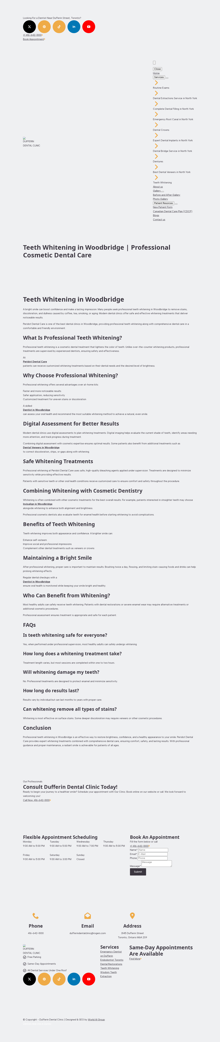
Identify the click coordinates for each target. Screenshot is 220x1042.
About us (158, 186)
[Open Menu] (154, 63)
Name (134, 849)
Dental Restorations (111, 964)
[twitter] (29, 26)
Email (133, 854)
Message (135, 866)
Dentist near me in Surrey (37, 1023)
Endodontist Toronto (111, 960)
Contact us (159, 219)
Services (159, 77)
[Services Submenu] (167, 78)
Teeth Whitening (109, 968)
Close (157, 69)
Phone (134, 858)
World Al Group (96, 1019)
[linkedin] (73, 26)
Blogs (156, 215)
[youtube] (88, 26)
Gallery (157, 190)
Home (156, 73)
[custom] (44, 26)
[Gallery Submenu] (162, 191)
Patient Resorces (163, 203)
